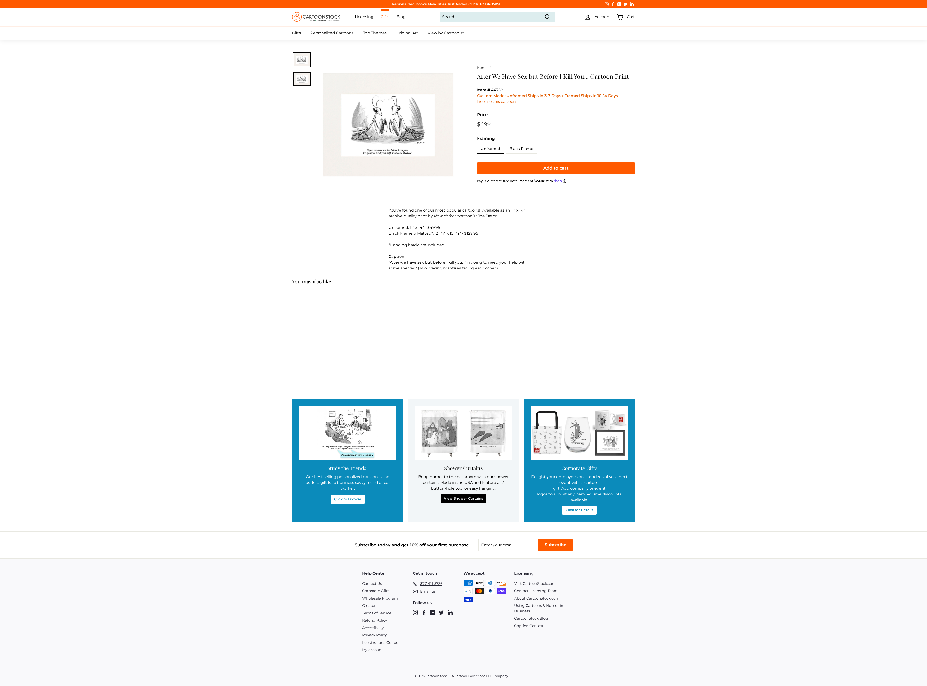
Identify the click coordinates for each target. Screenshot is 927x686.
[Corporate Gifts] (579, 433)
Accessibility (373, 627)
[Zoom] (388, 125)
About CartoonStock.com (536, 598)
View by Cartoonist (446, 33)
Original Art (407, 33)
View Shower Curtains (463, 498)
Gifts (296, 33)
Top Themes (375, 33)
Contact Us (372, 583)
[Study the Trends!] (347, 433)
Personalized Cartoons (331, 33)
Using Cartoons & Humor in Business (538, 608)
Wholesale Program (380, 598)
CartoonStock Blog (531, 618)
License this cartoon (496, 101)
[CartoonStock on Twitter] (441, 612)
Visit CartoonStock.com (535, 583)
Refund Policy (374, 620)
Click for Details (579, 510)
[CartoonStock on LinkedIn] (450, 612)
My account (372, 649)
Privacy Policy (374, 635)
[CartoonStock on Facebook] (424, 612)
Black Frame (521, 148)
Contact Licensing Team (536, 590)
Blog (401, 16)
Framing (486, 138)
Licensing (364, 16)
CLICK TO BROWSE (484, 4)
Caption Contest (528, 625)
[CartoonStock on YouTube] (432, 612)
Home (482, 68)
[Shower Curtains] (463, 433)
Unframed (490, 148)
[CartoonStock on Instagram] (415, 612)
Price (482, 114)
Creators (369, 605)
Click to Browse (347, 499)
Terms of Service (376, 613)
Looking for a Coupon (381, 642)
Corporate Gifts (375, 590)
